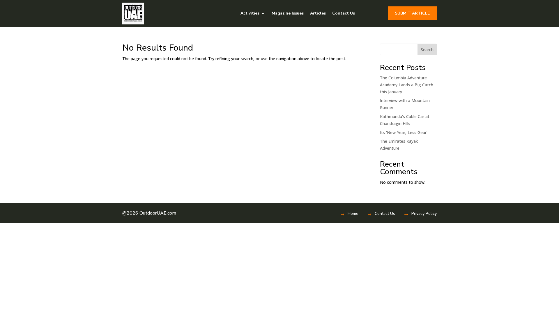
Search (427, 49)
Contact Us (343, 13)
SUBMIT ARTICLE (412, 13)
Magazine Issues (288, 13)
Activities (249, 13)
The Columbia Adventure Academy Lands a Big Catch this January (406, 84)
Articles (318, 13)
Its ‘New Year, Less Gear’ (403, 132)
